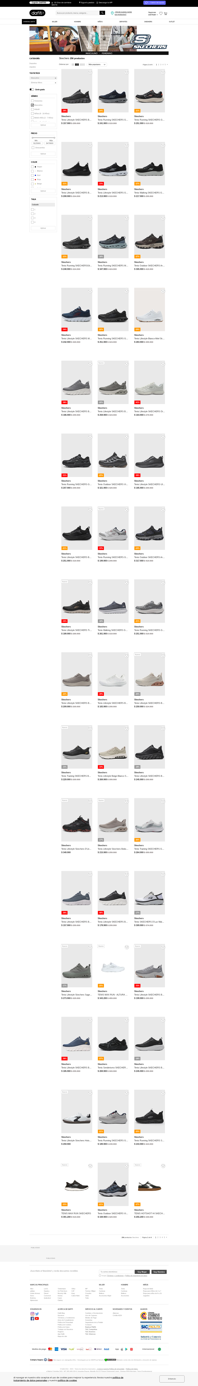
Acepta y (124, 1275)
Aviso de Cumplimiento (66, 1320)
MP (86, 1289)
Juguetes (146, 1296)
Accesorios (125, 1296)
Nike (31, 1289)
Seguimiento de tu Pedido (94, 1322)
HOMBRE (77, 21)
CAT (73, 1291)
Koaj (73, 1293)
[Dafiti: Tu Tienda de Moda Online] (37, 13)
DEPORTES (123, 21)
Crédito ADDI (117, 1315)
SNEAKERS (148, 21)
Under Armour (35, 1293)
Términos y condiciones (115, 1275)
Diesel (46, 1293)
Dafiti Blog (61, 1313)
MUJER (54, 21)
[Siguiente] (168, 64)
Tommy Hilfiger (90, 1291)
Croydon (88, 1293)
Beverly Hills (62, 1293)
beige (39, 184)
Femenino (38, 101)
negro (39, 167)
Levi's (46, 1289)
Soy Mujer (142, 1272)
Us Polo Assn (62, 1291)
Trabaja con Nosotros (65, 1329)
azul (38, 175)
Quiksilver (47, 1298)
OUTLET (172, 21)
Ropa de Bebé (148, 1289)
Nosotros (61, 1315)
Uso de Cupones (91, 1315)
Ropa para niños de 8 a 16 (152, 1293)
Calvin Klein (75, 1296)
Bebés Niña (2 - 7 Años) (43, 118)
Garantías (88, 1320)
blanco (40, 171)
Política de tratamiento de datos (136, 1275)
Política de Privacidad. (65, 1322)
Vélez (73, 1289)
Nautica (46, 1291)
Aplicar (43, 125)
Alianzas (116, 1313)
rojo (39, 179)
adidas (32, 1291)
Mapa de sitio (62, 1336)
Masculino (38, 105)
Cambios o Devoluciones (94, 1313)
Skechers (135, 1237)
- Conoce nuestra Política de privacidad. (110, 1369)
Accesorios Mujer (105, 1296)
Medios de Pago (91, 1318)
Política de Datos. (132, 1369)
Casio (60, 1298)
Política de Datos (64, 1327)
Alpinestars (34, 1300)
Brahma (33, 1298)
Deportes (33, 63)
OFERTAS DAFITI (29, 21)
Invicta (60, 1296)
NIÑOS (100, 21)
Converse (47, 1296)
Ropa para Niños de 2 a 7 (152, 1291)
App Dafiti (61, 1334)
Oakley (60, 1300)
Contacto (88, 1325)
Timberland (62, 1289)
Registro (61, 1332)
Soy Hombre (159, 1272)
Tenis (101, 1289)
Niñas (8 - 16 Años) (41, 114)
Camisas (102, 1291)
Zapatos (32, 67)
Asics (32, 1296)
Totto (87, 1298)
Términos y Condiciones (66, 1318)
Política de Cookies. (65, 1325)
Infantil (37, 109)
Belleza (101, 1293)
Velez (87, 1296)
